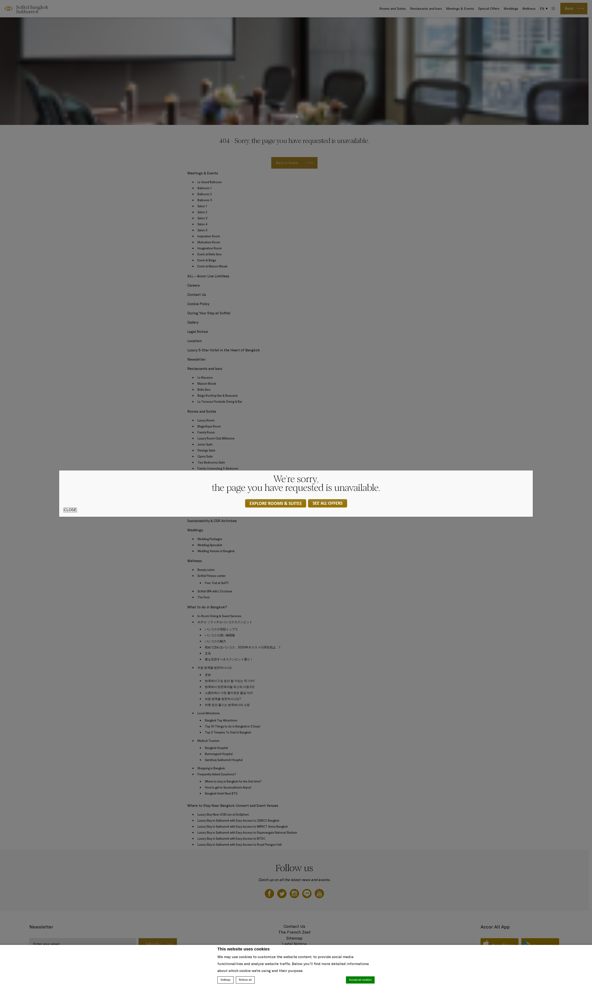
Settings (225, 979)
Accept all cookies (360, 979)
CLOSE (70, 510)
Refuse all (245, 979)
